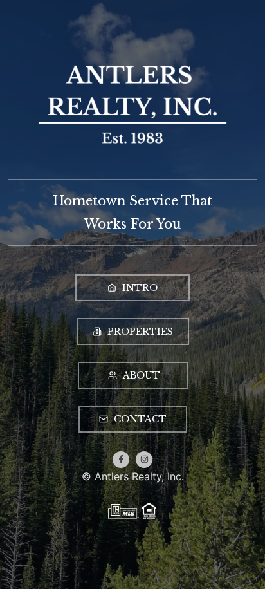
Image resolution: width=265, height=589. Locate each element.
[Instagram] (144, 459)
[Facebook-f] (121, 459)
